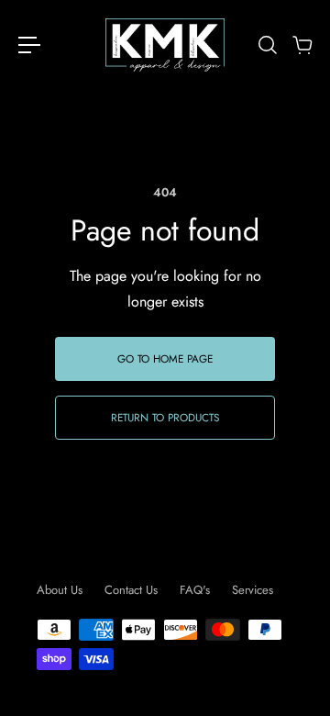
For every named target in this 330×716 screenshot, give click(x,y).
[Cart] (301, 45)
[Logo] (165, 45)
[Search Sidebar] (266, 45)
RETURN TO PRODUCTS (165, 417)
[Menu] (29, 45)
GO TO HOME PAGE (165, 358)
